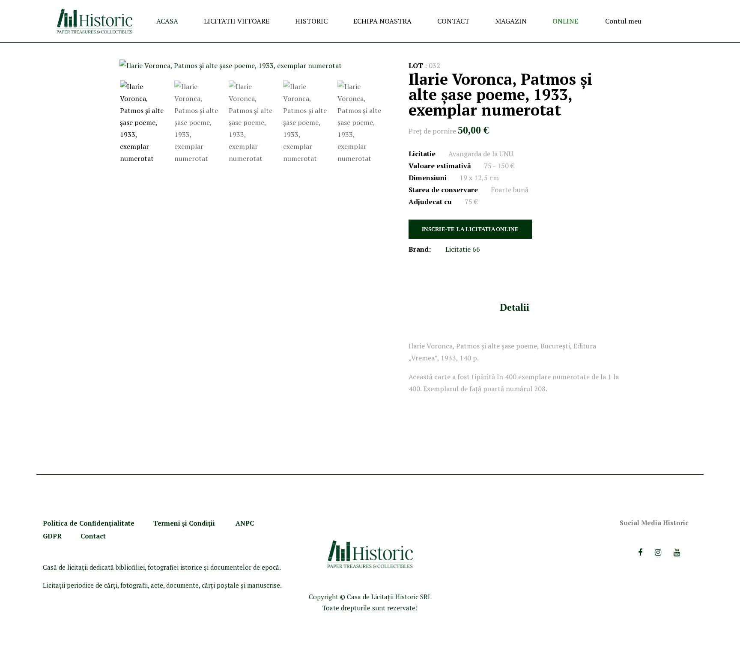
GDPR (52, 536)
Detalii (514, 307)
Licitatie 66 (462, 249)
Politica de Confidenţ (77, 523)
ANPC (245, 523)
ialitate (122, 523)
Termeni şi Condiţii (185, 523)
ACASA (167, 21)
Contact (93, 536)
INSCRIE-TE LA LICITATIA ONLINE (470, 229)
